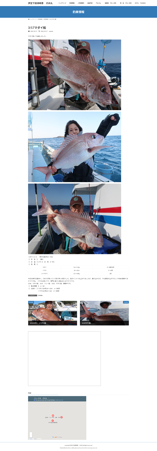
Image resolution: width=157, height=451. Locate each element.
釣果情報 (40, 295)
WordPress (69, 448)
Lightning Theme (78, 448)
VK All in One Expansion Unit (90, 448)
